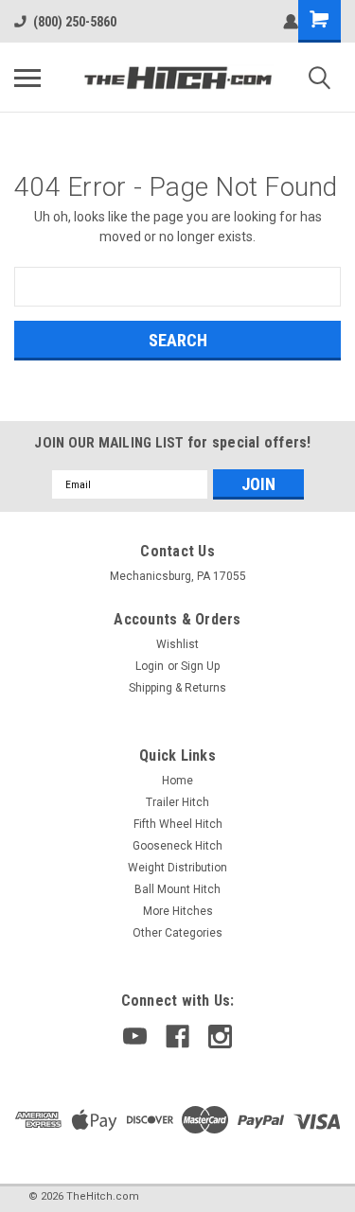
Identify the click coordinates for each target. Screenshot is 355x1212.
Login (149, 666)
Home (177, 780)
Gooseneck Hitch (177, 845)
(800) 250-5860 (74, 21)
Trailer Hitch (177, 802)
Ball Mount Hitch (177, 889)
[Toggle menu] (27, 77)
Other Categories (177, 933)
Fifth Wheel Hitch (177, 824)
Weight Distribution (177, 867)
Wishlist (177, 644)
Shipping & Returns (177, 687)
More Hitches (178, 911)
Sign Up (200, 666)
